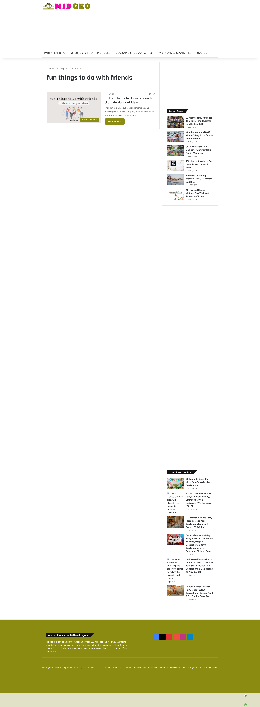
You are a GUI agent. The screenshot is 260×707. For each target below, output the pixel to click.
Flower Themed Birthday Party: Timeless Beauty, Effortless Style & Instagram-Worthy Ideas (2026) (198, 499)
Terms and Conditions (158, 667)
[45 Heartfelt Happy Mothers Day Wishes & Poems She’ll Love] (175, 194)
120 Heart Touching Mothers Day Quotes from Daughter (199, 178)
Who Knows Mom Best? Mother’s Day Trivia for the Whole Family (199, 135)
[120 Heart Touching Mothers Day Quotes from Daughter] (175, 179)
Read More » (114, 121)
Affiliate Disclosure (208, 667)
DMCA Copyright (190, 667)
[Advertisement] (160, 24)
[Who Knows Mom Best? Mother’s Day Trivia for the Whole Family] (175, 136)
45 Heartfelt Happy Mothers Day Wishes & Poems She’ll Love (197, 193)
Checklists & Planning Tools (90, 52)
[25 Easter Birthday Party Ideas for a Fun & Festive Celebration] (175, 483)
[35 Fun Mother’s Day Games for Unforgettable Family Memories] (175, 150)
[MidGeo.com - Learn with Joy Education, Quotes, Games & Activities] (67, 7)
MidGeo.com (88, 667)
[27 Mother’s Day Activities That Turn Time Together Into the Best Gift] (175, 122)
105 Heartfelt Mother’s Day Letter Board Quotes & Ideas (199, 164)
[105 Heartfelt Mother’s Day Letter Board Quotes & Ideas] (175, 165)
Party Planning (54, 52)
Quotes (202, 52)
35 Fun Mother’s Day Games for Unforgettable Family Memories (198, 149)
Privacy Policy (139, 667)
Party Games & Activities (174, 52)
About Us (117, 667)
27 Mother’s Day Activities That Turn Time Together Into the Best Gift (199, 120)
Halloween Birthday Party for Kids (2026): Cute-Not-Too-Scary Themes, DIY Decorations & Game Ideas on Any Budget (199, 565)
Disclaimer (175, 667)
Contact (127, 667)
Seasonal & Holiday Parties (134, 52)
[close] (245, 695)
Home (51, 68)
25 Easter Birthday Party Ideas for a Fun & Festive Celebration (198, 482)
